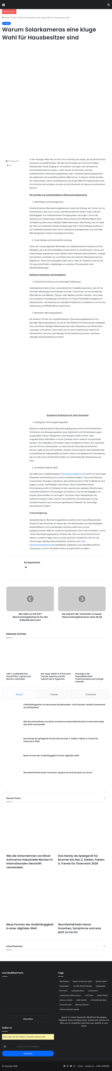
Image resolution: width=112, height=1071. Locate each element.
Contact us (89, 1066)
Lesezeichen (93, 991)
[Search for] (108, 5)
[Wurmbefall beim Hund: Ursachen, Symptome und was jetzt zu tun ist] (13, 778)
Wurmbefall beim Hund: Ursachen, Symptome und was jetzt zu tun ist (57, 772)
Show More (28, 1019)
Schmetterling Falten (99, 1000)
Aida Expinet (64, 981)
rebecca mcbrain (66, 1000)
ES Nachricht (32, 562)
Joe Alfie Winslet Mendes (82, 986)
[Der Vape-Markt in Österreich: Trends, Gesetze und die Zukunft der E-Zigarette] (56, 656)
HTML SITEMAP (102, 1066)
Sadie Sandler (81, 1000)
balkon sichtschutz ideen (82, 981)
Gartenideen (64, 986)
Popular (54, 694)
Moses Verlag (102, 995)
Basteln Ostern (101, 981)
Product (14, 17)
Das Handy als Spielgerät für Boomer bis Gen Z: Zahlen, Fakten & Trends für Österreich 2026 (81, 859)
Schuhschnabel (65, 1005)
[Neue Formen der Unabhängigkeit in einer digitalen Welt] (13, 761)
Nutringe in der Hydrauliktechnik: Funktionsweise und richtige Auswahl (89, 677)
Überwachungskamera (72, 474)
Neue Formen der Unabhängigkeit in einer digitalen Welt (51, 755)
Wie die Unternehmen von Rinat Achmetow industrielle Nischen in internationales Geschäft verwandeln (29, 861)
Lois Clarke (89, 995)
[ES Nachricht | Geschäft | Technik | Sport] (21, 4)
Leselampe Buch (77, 991)
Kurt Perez (64, 991)
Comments (91, 694)
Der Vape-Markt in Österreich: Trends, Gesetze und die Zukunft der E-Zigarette (56, 676)
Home (6, 17)
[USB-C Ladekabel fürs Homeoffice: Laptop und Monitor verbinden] (21, 656)
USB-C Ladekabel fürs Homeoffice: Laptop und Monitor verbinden (18, 676)
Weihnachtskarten (82, 1005)
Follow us (7, 1027)
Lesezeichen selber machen (70, 995)
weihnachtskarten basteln (69, 1009)
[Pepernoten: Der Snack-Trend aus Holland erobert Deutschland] (45, 1005)
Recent (19, 694)
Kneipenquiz (100, 986)
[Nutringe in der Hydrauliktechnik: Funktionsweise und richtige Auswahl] (90, 656)
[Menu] (3, 5)
